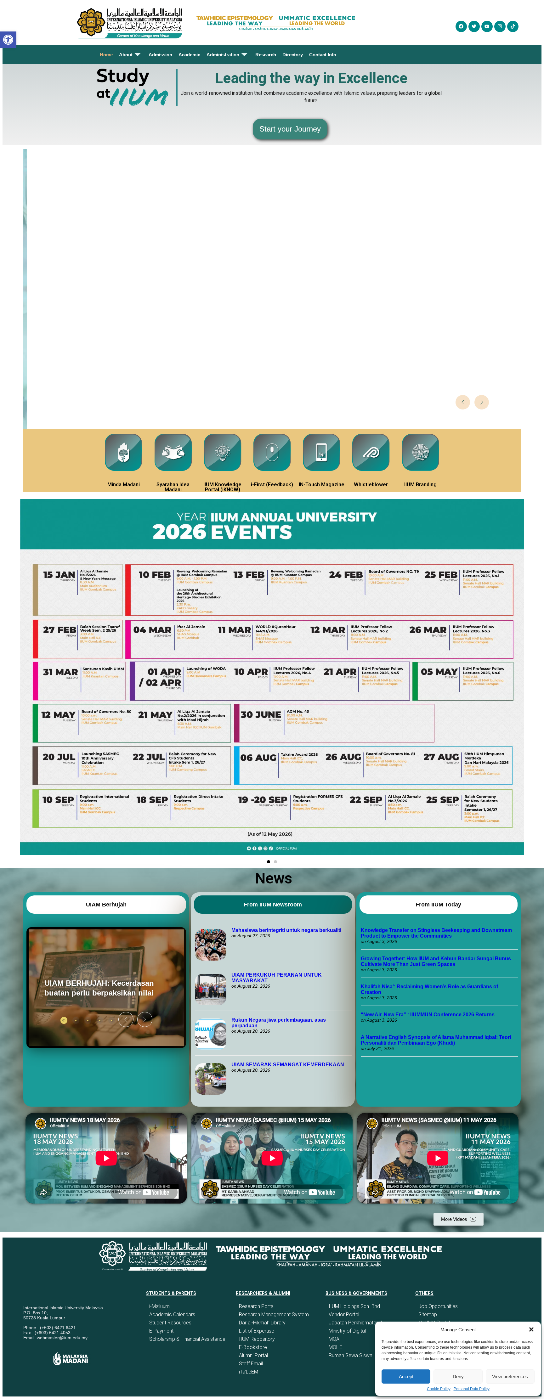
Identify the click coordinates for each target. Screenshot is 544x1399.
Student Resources (170, 1323)
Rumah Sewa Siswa (350, 1355)
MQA (334, 1339)
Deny (458, 1376)
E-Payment (161, 1331)
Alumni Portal (253, 1355)
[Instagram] (500, 26)
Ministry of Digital (347, 1331)
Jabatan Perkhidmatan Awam (361, 1323)
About (126, 54)
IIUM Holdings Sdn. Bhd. (355, 1306)
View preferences (510, 1376)
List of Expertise (256, 1331)
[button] (531, 1329)
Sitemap (427, 1314)
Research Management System (274, 1314)
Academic (189, 54)
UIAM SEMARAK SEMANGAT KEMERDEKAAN (287, 1064)
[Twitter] (474, 26)
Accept (406, 1376)
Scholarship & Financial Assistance (187, 1339)
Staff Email (251, 1364)
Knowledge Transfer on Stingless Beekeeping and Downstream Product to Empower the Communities (436, 933)
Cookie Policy (438, 1389)
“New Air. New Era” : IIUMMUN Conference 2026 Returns (428, 1014)
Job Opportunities (438, 1306)
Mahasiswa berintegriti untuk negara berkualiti (286, 930)
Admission (160, 54)
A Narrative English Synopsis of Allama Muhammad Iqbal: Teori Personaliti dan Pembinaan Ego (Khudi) (436, 1040)
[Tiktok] (512, 26)
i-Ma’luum (159, 1306)
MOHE (335, 1347)
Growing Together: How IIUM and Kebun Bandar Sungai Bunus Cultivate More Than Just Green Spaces (436, 961)
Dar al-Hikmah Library (262, 1323)
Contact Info (322, 54)
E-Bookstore (253, 1347)
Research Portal (257, 1306)
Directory (292, 54)
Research (265, 54)
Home (106, 54)
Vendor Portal (344, 1314)
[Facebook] (461, 26)
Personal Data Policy (472, 1389)
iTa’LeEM (248, 1372)
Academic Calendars (172, 1314)
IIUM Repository (257, 1339)
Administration (223, 54)
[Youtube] (487, 26)
